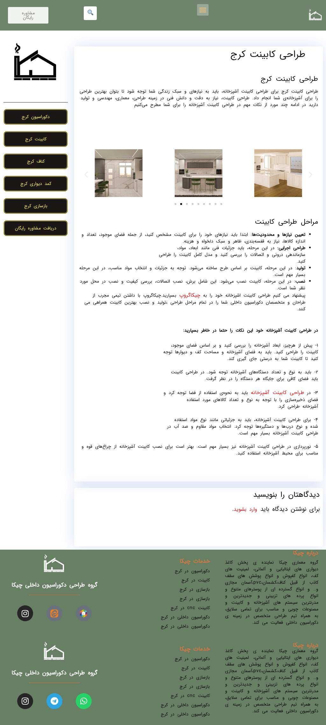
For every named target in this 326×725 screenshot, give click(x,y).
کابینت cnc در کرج (190, 607)
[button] (203, 10)
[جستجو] (90, 13)
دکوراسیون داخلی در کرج (185, 617)
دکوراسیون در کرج (192, 570)
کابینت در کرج (195, 580)
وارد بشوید (245, 509)
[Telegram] (54, 701)
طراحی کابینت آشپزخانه (277, 393)
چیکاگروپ (189, 295)
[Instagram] (25, 613)
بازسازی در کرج (195, 589)
